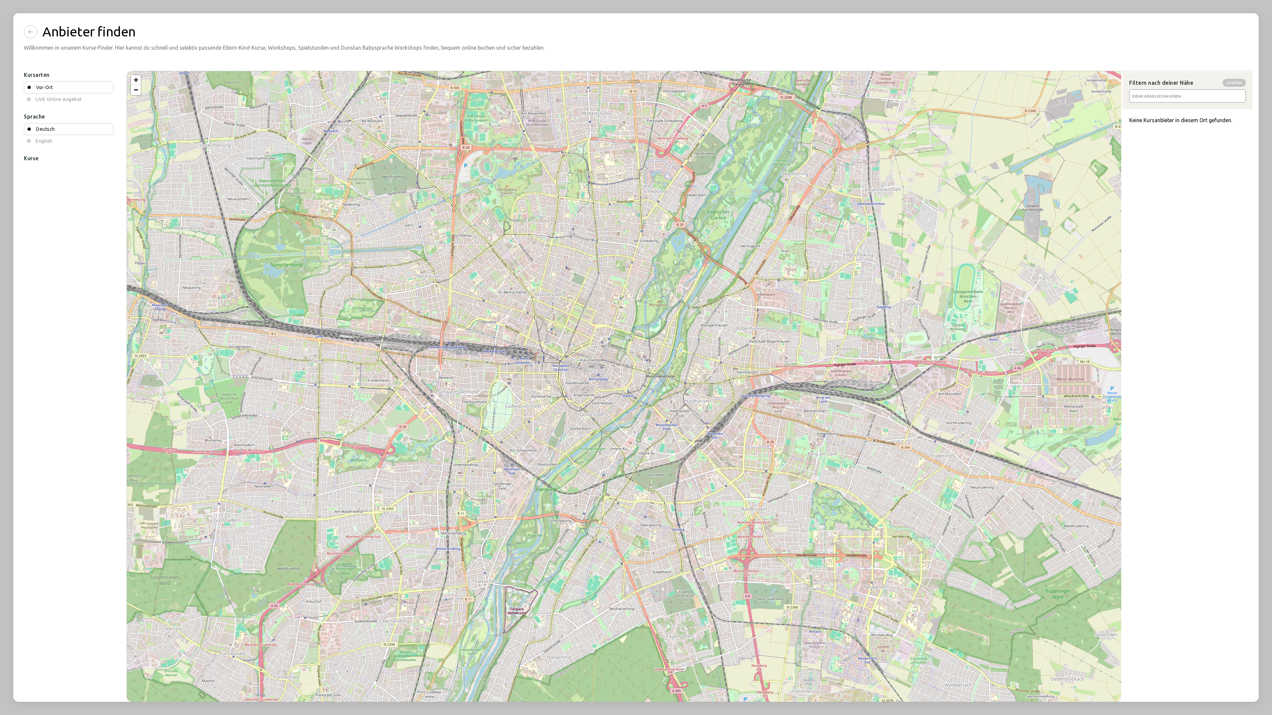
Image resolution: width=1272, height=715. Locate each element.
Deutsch (45, 129)
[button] (136, 80)
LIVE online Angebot (59, 99)
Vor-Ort (44, 87)
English (44, 141)
